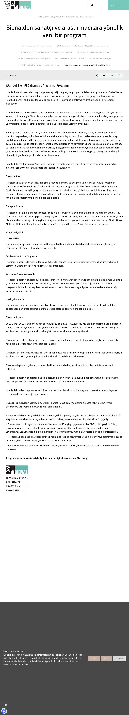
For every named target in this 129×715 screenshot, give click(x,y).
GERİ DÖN (13, 75)
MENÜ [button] (113, 5)
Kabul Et (94, 659)
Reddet (106, 659)
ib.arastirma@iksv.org (61, 403)
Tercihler (119, 659)
